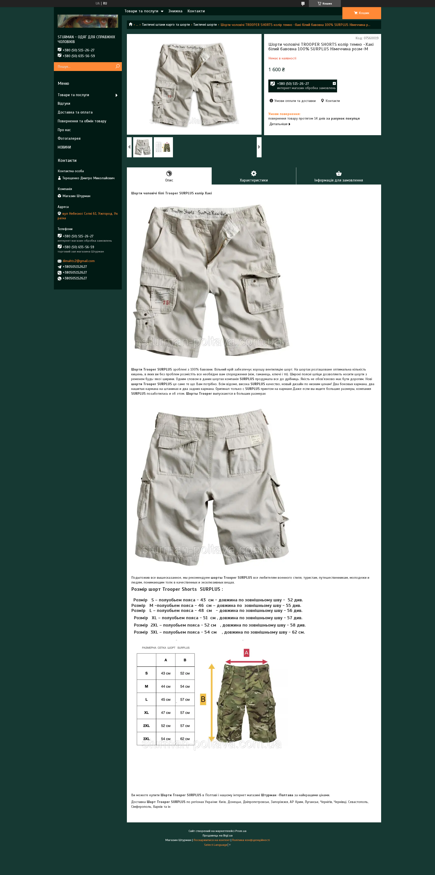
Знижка (175, 11)
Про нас (64, 130)
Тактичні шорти (205, 24)
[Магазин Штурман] (88, 21)
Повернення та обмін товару (82, 121)
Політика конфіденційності (251, 840)
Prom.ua (240, 831)
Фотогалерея (69, 138)
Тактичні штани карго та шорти (166, 24)
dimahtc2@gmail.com (79, 261)
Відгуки (64, 103)
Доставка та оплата (75, 112)
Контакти (196, 11)
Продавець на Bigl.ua (218, 835)
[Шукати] (117, 66)
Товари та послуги (141, 11)
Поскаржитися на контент (212, 840)
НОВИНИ (64, 147)
